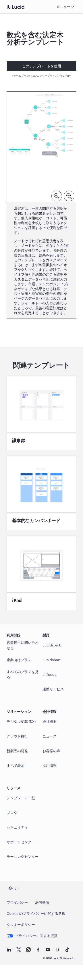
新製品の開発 (17, 751)
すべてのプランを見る (23, 674)
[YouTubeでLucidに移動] (48, 949)
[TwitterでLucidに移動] (18, 949)
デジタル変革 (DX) (21, 721)
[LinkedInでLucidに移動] (9, 949)
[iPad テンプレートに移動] (41, 573)
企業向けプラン (19, 660)
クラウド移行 (17, 736)
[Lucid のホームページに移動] (21, 6)
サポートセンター (21, 842)
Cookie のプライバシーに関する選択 (36, 913)
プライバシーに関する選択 (36, 935)
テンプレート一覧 (21, 798)
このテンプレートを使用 (41, 66)
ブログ (12, 812)
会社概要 (49, 721)
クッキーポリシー (21, 924)
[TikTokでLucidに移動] (67, 949)
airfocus (49, 674)
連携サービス (53, 689)
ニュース (49, 736)
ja (15, 888)
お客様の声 (51, 751)
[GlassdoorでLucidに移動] (57, 949)
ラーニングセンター (23, 856)
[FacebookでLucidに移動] (38, 949)
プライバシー (17, 902)
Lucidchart (51, 660)
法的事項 (42, 902)
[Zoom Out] (69, 195)
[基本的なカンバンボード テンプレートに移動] (41, 493)
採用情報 (49, 765)
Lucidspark (51, 645)
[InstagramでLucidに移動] (28, 949)
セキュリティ (17, 827)
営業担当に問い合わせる (23, 645)
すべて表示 (15, 765)
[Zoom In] (56, 195)
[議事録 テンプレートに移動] (41, 413)
